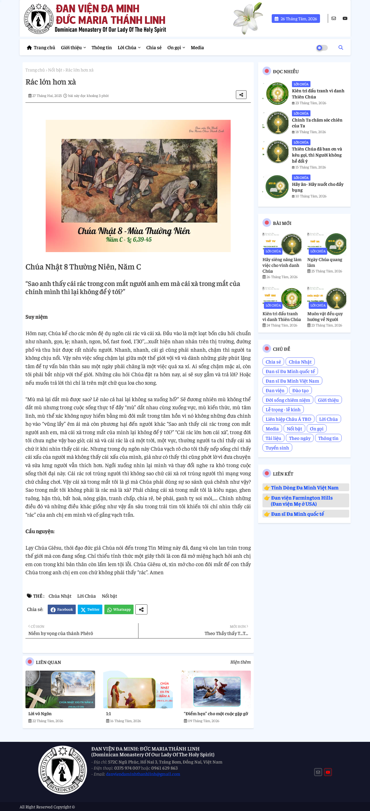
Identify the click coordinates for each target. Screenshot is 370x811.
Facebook (65, 609)
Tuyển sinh (277, 447)
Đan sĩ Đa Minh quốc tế (290, 371)
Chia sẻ (154, 47)
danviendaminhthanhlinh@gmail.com (143, 774)
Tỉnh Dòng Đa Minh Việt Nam (304, 487)
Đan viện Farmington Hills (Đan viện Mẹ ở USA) (298, 500)
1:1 (108, 713)
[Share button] (141, 609)
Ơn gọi (174, 47)
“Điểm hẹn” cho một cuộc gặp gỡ (216, 713)
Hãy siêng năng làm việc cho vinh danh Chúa (281, 265)
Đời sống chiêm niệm (288, 400)
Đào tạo (300, 390)
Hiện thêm (240, 662)
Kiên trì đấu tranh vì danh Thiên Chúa (318, 93)
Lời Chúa (127, 47)
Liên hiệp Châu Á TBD (288, 419)
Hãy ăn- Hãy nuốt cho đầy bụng (317, 187)
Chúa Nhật (60, 596)
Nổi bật (55, 69)
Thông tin (102, 47)
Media (197, 47)
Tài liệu (273, 438)
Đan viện (275, 390)
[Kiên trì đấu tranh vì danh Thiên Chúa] (275, 93)
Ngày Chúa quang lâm (324, 262)
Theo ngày (299, 438)
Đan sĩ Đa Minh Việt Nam (292, 380)
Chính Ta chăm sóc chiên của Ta (317, 123)
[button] (341, 47)
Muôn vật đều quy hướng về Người (325, 316)
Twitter (93, 609)
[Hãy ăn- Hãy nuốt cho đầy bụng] (275, 186)
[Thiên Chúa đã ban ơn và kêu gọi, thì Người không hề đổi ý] (275, 151)
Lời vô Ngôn (40, 713)
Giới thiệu (71, 47)
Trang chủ (44, 47)
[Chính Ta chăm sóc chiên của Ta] (275, 122)
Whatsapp (122, 609)
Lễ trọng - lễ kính (283, 409)
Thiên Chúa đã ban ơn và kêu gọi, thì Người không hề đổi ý (317, 155)
